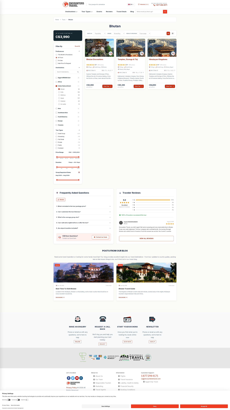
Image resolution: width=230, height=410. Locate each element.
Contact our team (101, 237)
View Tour (106, 86)
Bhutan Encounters (94, 59)
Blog (132, 11)
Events (99, 11)
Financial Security (126, 386)
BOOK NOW (127, 341)
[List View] (172, 33)
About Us (99, 376)
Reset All (77, 46)
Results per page (131, 33)
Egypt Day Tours (151, 382)
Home (57, 19)
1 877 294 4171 (161, 5)
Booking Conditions (127, 390)
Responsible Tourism (103, 383)
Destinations (70, 11)
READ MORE (59, 297)
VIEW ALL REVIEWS (146, 238)
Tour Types (86, 11)
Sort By (89, 33)
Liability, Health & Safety (129, 383)
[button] (146, 228)
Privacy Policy (71, 388)
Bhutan (62, 199)
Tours (63, 19)
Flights (122, 376)
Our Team (99, 379)
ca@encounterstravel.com (151, 379)
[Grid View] (168, 33)
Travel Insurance (126, 379)
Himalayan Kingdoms (158, 59)
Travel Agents (100, 390)
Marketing (99, 386)
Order (109, 33)
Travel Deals (121, 11)
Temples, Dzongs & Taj (128, 59)
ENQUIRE (77, 341)
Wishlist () (144, 4)
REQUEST (102, 344)
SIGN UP (152, 341)
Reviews (109, 11)
